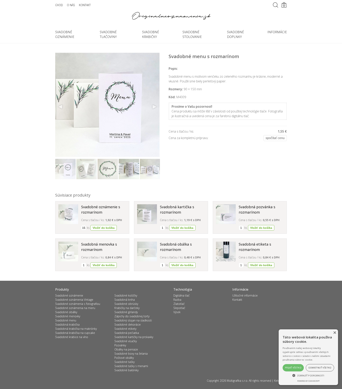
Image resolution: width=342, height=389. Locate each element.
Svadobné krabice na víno (71, 337)
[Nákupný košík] (284, 5)
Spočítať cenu (275, 138)
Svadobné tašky (124, 362)
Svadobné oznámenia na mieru (75, 308)
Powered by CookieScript (308, 381)
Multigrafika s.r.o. (237, 380)
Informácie (277, 32)
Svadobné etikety (125, 329)
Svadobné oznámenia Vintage (74, 299)
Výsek (176, 312)
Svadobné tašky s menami (131, 366)
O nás (71, 5)
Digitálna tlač (181, 295)
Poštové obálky (124, 358)
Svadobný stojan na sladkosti (133, 320)
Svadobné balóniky (126, 370)
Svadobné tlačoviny (108, 34)
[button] (308, 375)
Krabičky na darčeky (127, 308)
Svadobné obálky (66, 312)
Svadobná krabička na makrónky (76, 329)
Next (154, 107)
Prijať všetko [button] (293, 367)
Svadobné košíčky (125, 295)
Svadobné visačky (125, 341)
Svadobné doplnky (235, 34)
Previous (60, 107)
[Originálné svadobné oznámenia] (171, 16)
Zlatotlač (179, 304)
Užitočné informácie (245, 295)
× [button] (334, 332)
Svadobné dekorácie (127, 324)
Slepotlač (179, 308)
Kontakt (85, 5)
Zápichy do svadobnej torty (131, 316)
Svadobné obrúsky (126, 304)
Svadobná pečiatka (126, 333)
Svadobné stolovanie (192, 34)
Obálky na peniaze (126, 349)
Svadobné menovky (67, 316)
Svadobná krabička (67, 324)
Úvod (59, 5)
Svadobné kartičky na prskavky (133, 337)
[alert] (308, 357)
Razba (177, 299)
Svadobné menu (65, 320)
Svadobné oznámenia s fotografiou (77, 304)
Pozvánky (120, 345)
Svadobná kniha (124, 299)
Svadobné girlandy (126, 312)
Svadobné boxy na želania (131, 353)
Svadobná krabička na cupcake (75, 333)
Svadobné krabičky (150, 34)
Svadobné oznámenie (64, 34)
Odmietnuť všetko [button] (319, 367)
